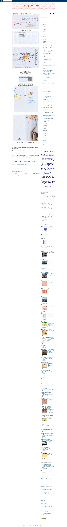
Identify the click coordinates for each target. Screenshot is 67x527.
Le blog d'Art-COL (45, 447)
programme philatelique (45, 180)
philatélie (49, 177)
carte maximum (45, 155)
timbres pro (44, 185)
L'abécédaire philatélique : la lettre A (47, 219)
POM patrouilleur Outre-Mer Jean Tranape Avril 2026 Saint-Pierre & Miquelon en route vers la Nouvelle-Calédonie (50, 263)
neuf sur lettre (52, 173)
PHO (53, 177)
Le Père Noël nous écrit (47, 91)
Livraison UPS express (47, 53)
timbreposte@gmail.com (45, 511)
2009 (43, 38)
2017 (43, 29)
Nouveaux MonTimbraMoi (47, 105)
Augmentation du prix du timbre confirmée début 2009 (48, 71)
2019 (43, 26)
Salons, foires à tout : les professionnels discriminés (46, 449)
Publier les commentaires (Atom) (23, 175)
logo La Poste (52, 168)
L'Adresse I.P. (44, 383)
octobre (44, 125)
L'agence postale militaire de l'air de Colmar (50, 282)
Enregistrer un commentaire (17, 171)
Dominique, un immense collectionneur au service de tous (47, 380)
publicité (53, 180)
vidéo (49, 186)
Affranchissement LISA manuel (48, 110)
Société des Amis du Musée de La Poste (48, 434)
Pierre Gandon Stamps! (46, 478)
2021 (43, 22)
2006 (43, 144)
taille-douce (52, 183)
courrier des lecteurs (49, 158)
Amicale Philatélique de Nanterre (46, 393)
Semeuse (46, 183)
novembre (45, 123)
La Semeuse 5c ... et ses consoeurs (48, 349)
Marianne (48, 169)
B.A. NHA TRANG (50, 252)
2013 (43, 31)
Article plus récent (15, 173)
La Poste (52, 165)
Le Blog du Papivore (46, 388)
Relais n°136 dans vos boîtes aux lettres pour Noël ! (47, 436)
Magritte (42, 169)
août (44, 128)
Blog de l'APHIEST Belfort (47, 296)
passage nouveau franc (48, 176)
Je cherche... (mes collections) (46, 513)
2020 (43, 24)
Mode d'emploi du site (45, 514)
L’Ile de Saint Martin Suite (46, 235)
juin (44, 132)
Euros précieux (47, 160)
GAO (48, 161)
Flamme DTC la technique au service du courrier (48, 51)
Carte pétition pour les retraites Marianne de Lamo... (48, 77)
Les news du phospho (46, 379)
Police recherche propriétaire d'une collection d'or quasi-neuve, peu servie (50, 275)
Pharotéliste (44, 238)
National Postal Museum (46, 474)
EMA (49, 159)
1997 (22, 144)
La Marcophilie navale (46, 259)
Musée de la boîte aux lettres (48, 118)
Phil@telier (44, 345)
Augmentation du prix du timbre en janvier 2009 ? (48, 116)
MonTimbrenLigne (45, 173)
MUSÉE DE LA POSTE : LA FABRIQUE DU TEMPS (50, 365)
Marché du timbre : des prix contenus (48, 269)
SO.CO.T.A (44, 452)
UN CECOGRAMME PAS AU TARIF (50, 400)
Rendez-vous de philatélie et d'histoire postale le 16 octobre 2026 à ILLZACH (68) (50, 324)
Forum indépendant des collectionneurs (48, 501)
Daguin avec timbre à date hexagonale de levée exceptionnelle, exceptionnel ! (47, 492)
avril (44, 135)
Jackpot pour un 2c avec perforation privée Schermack (48, 103)
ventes (46, 186)
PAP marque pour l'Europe (47, 107)
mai (44, 133)
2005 (43, 146)
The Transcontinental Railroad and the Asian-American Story (48, 475)
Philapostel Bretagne (46, 234)
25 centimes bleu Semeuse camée (48, 357)
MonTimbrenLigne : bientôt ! (48, 93)
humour (43, 165)
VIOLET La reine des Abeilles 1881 (48, 389)
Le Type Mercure (45, 398)
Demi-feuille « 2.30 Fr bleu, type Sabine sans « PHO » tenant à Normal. (48, 426)
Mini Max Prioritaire (46, 82)
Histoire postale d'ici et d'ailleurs (48, 313)
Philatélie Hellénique (46, 370)
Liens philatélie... (44, 503)
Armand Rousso (44, 153)
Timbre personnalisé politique (48, 45)
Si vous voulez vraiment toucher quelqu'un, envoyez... (48, 58)
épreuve (53, 159)
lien (45, 168)
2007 (43, 142)
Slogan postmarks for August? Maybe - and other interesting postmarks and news (48, 466)
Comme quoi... (49, 289)
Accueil (25, 173)
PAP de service (24, 164)
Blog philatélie (33, 5)
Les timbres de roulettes (46, 329)
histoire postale (46, 164)
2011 (43, 34)
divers (42, 159)
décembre (45, 41)
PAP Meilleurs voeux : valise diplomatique (48, 43)
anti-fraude (51, 151)
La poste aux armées (46, 280)
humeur (52, 164)
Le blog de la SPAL (45, 321)
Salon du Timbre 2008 (45, 181)
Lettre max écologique (47, 89)
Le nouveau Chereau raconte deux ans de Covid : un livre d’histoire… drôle (48, 385)
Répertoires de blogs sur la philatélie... (47, 506)
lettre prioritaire (48, 167)
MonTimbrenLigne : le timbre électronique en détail (48, 113)
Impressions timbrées (46, 439)
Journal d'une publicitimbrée (47, 429)
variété (52, 185)
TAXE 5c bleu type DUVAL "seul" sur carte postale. (50, 307)
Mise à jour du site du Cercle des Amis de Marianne (48, 84)
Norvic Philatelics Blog (46, 464)
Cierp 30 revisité (44, 248)
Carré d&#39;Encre (50, 154)
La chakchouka (44, 346)
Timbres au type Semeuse (46, 288)
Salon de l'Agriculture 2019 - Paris (50, 418)
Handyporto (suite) (46, 99)
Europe (42, 160)
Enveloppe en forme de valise (48, 109)
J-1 (47, 297)
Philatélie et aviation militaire (47, 251)
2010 (43, 36)
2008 (43, 39)
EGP (46, 159)
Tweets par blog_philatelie (45, 17)
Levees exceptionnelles (45, 486)
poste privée (50, 178)
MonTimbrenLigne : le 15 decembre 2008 (47, 121)
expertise (53, 160)
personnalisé (44, 177)
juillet (44, 130)
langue (43, 167)
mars (44, 137)
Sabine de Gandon (45, 424)
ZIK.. (43, 430)
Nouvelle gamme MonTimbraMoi (49, 454)
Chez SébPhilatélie (45, 272)
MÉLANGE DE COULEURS (49, 441)
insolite (47, 165)
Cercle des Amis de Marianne (47, 337)
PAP (44, 175)
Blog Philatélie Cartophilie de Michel (47, 416)
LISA (48, 168)
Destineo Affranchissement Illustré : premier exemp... (49, 74)
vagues (48, 185)
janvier (44, 140)
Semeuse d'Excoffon (46, 94)
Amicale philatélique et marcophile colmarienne (46, 407)
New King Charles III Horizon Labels (48, 471)
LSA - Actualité (45, 362)
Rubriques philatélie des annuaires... (47, 504)
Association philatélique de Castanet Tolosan (47, 247)
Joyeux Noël (45, 68)
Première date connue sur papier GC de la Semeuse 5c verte (50, 351)
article (50, 153)
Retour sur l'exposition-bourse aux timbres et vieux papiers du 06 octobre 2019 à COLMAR (50, 410)
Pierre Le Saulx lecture (45, 494)
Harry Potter (44, 163)
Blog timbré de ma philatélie (47, 226)
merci (51, 171)
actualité (45, 151)
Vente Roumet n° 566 (45, 376)
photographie (44, 178)
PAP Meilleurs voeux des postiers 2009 (21, 13)
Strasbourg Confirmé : (50, 330)
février (44, 138)
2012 (43, 33)
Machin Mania (45, 470)
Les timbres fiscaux (45, 375)
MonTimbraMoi (18, 164)
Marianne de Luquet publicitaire (48, 63)
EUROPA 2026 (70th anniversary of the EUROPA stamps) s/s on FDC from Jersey (50, 229)
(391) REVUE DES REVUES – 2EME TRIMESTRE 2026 (50, 315)
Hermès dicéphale (50, 163)
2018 (43, 27)
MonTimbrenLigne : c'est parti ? (48, 101)
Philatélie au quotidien (46, 268)
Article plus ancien (36, 173)
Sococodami (43, 500)
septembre (45, 127)
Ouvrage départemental (45, 489)
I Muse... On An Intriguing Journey (47, 479)
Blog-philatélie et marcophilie (47, 305)
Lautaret (42, 488)
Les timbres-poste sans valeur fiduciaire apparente (50, 339)
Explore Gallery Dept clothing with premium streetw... (47, 204)
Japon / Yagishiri (49, 239)
